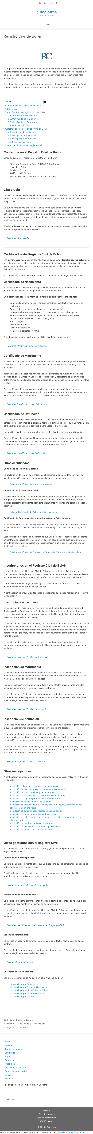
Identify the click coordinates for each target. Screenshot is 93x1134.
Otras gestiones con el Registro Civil (24, 145)
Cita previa (12, 109)
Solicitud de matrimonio (20, 962)
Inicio (7, 1041)
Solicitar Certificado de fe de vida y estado (31, 484)
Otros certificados (21, 125)
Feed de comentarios (46, 1117)
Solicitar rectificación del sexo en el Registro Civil (35, 925)
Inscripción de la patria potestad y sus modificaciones (36, 798)
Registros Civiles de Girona (19, 1020)
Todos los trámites (14, 1049)
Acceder (46, 1110)
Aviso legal (53, 3)
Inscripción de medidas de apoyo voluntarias (31, 823)
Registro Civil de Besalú (17, 1027)
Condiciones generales (16, 1071)
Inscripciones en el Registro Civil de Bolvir (27, 129)
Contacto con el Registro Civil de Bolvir (25, 105)
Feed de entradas (46, 1114)
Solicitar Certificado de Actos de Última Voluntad (34, 512)
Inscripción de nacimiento (24, 132)
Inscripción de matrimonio (24, 135)
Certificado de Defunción (24, 122)
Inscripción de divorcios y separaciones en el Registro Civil (38, 789)
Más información (69, 1132)
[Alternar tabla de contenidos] (44, 102)
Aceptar (81, 1132)
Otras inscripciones (21, 142)
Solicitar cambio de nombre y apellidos (29, 885)
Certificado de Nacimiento (24, 115)
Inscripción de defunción (24, 138)
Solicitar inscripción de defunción (26, 761)
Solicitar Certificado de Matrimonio (27, 404)
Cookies (9, 1075)
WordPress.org (46, 1121)
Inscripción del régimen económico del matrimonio (34, 786)
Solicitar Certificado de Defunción (26, 453)
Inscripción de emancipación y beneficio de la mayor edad (38, 795)
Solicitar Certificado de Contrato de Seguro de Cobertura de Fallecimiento (46, 552)
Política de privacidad (15, 1067)
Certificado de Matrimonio (25, 119)
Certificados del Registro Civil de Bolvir (26, 112)
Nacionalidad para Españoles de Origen (29, 990)
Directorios (10, 1053)
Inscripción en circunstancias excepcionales (31, 829)
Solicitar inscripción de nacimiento (27, 657)
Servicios (9, 1045)
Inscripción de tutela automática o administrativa (33, 814)
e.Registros (46, 12)
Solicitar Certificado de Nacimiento (27, 345)
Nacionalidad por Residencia (24, 984)
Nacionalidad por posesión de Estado (28, 993)
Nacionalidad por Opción (22, 996)
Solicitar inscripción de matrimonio (27, 709)
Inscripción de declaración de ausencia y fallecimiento (36, 826)
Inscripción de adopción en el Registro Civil (30, 801)
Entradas (9, 1056)
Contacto (42, 3)
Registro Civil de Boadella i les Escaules (25, 1024)
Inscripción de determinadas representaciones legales (36, 811)
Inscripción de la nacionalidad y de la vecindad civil (35, 792)
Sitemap (9, 1078)
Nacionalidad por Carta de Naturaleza (28, 987)
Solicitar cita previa (18, 238)
